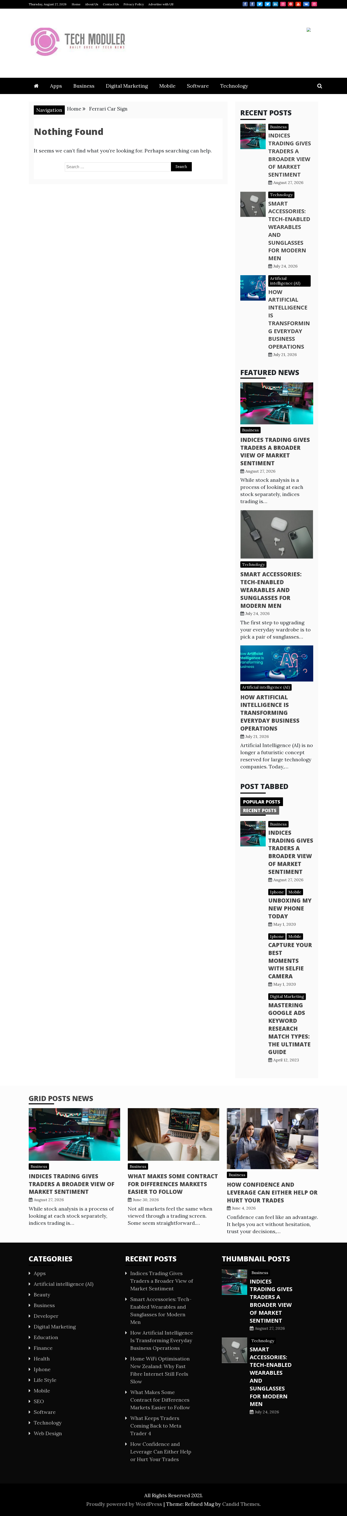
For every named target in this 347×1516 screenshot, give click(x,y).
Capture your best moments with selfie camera (290, 960)
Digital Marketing (127, 86)
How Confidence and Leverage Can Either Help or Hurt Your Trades (272, 1192)
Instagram (283, 4)
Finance (43, 1348)
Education (46, 1337)
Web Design (48, 1433)
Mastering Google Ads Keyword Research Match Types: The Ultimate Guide (289, 1028)
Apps (56, 86)
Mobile (167, 86)
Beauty (42, 1294)
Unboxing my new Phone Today (289, 908)
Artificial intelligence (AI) (285, 281)
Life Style (45, 1380)
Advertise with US (161, 4)
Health (42, 1358)
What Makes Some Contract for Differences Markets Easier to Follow (173, 1184)
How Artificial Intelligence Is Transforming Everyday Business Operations (289, 319)
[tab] (261, 801)
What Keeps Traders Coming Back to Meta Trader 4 (155, 1425)
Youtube (298, 4)
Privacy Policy (133, 4)
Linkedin (275, 4)
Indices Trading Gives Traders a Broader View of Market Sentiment (289, 154)
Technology (234, 86)
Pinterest (290, 4)
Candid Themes (241, 1504)
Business (83, 86)
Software (198, 86)
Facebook (245, 4)
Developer (46, 1316)
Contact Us (111, 4)
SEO (39, 1401)
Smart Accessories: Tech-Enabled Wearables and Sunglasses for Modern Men (271, 589)
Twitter (260, 4)
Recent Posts (259, 810)
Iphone (277, 891)
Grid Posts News (61, 1098)
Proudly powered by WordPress (124, 1504)
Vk (306, 4)
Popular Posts (261, 802)
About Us (91, 4)
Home (76, 4)
